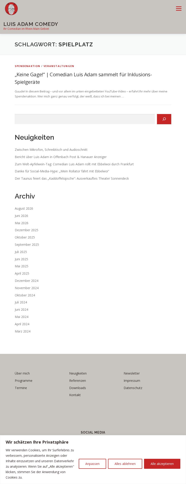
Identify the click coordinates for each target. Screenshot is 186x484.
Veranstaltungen (59, 66)
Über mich (22, 373)
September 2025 (27, 244)
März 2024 (22, 331)
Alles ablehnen (125, 464)
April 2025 (22, 273)
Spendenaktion (27, 66)
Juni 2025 (21, 259)
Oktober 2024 (25, 295)
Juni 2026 (21, 215)
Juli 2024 (21, 302)
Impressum (132, 380)
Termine (21, 388)
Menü (179, 8)
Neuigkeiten (78, 373)
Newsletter (132, 373)
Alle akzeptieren (162, 464)
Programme (23, 380)
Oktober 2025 (25, 237)
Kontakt (75, 395)
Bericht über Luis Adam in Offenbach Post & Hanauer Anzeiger (61, 157)
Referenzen (77, 380)
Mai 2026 (21, 223)
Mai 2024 (21, 317)
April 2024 (22, 324)
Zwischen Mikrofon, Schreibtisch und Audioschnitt (51, 149)
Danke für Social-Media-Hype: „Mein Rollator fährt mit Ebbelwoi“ (62, 171)
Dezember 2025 (26, 230)
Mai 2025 (21, 266)
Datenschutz (133, 388)
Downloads (77, 388)
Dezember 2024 (26, 280)
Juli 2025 (21, 252)
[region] (93, 459)
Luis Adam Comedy (30, 24)
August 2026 (24, 208)
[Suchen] (164, 119)
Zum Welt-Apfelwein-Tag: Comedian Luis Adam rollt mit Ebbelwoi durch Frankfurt (74, 164)
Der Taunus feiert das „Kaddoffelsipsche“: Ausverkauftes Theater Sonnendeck (72, 178)
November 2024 (27, 288)
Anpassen (92, 464)
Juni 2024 (21, 309)
